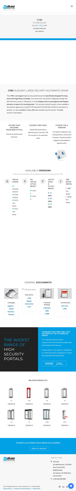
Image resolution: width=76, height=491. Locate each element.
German (11, 312)
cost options (39, 31)
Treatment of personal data (22, 488)
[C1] (11, 393)
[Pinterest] (67, 487)
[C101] (65, 414)
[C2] (47, 393)
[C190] (47, 414)
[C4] (11, 414)
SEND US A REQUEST (39, 448)
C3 (45, 23)
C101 (45, 26)
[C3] (65, 393)
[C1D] (29, 393)
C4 (33, 26)
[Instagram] (60, 487)
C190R (47, 314)
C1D (37, 23)
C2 (42, 23)
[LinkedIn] (63, 487)
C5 (36, 26)
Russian (11, 314)
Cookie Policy (36, 488)
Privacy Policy (7, 488)
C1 (34, 23)
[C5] (29, 414)
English (10, 306)
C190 (46, 422)
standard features (39, 28)
